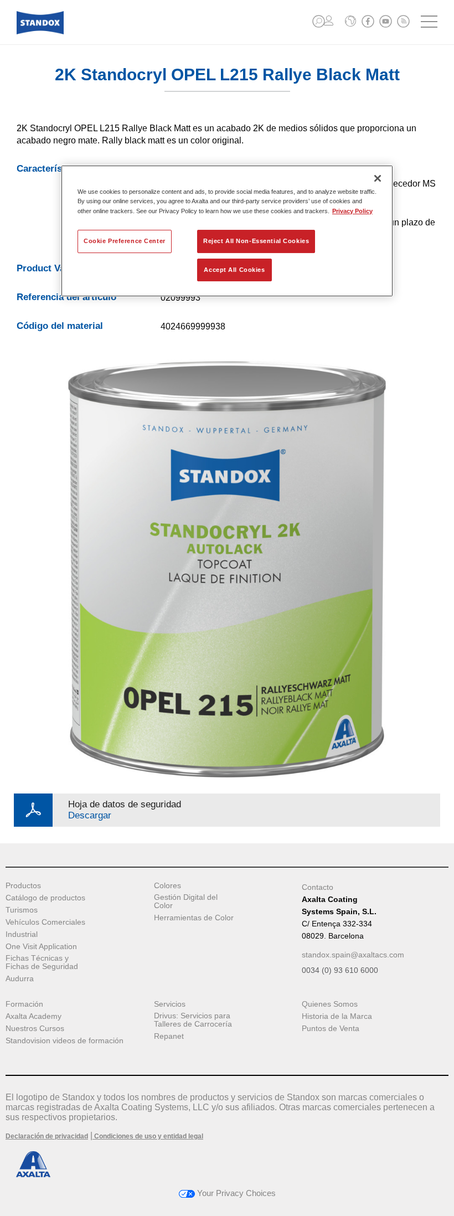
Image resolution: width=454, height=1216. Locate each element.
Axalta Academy (33, 1016)
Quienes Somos (330, 1004)
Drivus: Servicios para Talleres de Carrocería (193, 1020)
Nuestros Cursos (35, 1028)
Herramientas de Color (194, 918)
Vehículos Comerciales (45, 922)
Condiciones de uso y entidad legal (147, 1136)
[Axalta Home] (40, 31)
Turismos (22, 910)
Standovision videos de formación (64, 1041)
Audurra (20, 979)
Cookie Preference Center (125, 241)
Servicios (169, 1004)
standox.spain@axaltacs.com (353, 954)
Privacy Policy (352, 211)
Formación (24, 1004)
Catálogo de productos (45, 898)
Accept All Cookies (234, 269)
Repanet (169, 1036)
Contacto (317, 887)
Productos (23, 886)
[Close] (377, 178)
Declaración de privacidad (47, 1136)
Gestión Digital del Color (186, 901)
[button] (318, 21)
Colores (167, 886)
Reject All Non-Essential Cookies (256, 241)
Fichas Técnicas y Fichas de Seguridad (42, 962)
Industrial (22, 934)
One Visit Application (41, 946)
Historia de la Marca (337, 1016)
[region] (227, 231)
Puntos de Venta (330, 1028)
